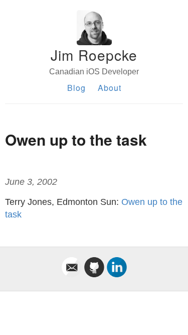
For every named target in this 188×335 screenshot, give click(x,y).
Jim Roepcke (94, 55)
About (109, 87)
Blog (76, 87)
